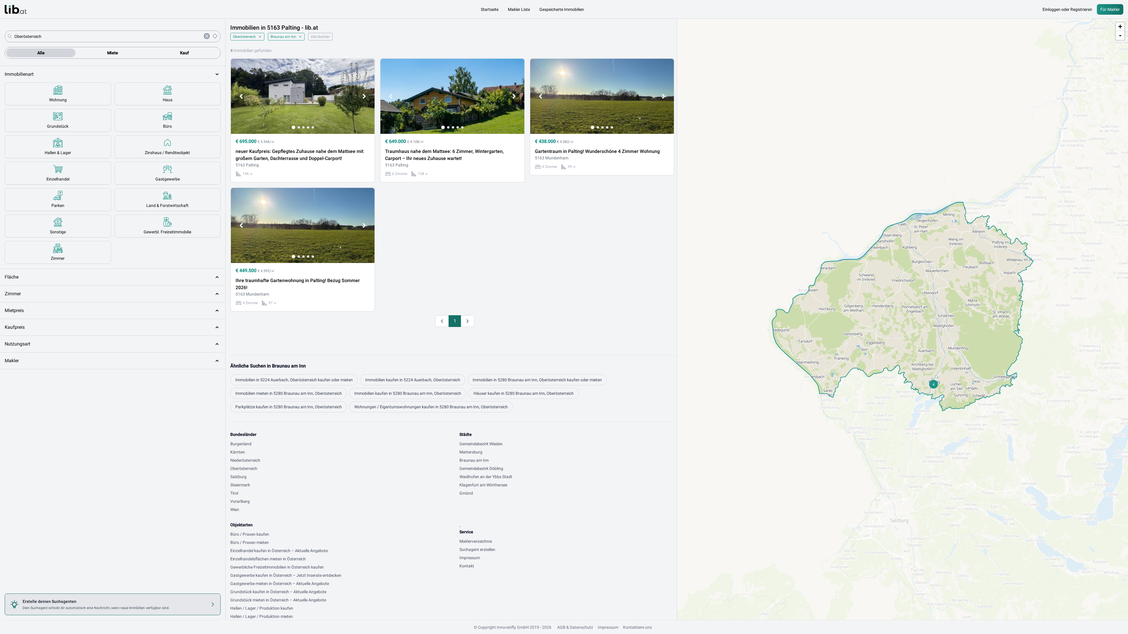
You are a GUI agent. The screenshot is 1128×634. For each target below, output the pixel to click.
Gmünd (466, 493)
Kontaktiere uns (637, 627)
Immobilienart (19, 74)
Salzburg (238, 476)
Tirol (234, 493)
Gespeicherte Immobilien (561, 9)
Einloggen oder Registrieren (1067, 9)
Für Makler (1110, 9)
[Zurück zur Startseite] (16, 9)
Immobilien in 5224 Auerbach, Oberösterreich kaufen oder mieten (294, 379)
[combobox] (108, 36)
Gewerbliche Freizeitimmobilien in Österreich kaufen (277, 567)
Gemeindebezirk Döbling (481, 468)
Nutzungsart (17, 344)
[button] (933, 384)
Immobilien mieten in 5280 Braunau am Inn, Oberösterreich (288, 393)
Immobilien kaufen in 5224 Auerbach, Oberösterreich (412, 379)
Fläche (12, 277)
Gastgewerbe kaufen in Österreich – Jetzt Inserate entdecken (285, 575)
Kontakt (466, 566)
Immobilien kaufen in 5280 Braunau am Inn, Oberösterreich (407, 393)
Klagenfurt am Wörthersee (483, 485)
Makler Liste (519, 9)
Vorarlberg (240, 501)
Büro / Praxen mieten (249, 542)
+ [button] (1120, 26)
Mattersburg (470, 452)
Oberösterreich (244, 37)
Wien (234, 509)
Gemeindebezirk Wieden (481, 443)
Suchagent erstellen (477, 549)
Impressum (469, 557)
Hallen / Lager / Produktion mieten (261, 616)
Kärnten (237, 452)
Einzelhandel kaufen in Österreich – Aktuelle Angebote (279, 550)
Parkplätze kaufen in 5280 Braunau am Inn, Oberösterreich (288, 406)
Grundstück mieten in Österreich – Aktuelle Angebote (278, 600)
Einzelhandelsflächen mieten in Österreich (268, 559)
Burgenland (240, 443)
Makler (12, 360)
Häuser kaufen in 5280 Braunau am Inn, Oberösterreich (524, 393)
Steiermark (240, 485)
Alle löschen (320, 37)
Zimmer (13, 293)
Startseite (489, 9)
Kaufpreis (15, 327)
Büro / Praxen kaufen (249, 534)
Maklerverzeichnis (475, 541)
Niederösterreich (245, 460)
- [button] (1120, 35)
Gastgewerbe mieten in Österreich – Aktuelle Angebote (279, 583)
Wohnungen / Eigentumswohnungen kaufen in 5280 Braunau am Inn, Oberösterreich (431, 406)
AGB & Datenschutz (575, 627)
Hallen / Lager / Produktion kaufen (261, 608)
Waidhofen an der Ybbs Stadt (485, 476)
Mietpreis (14, 310)
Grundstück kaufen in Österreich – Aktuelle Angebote (278, 591)
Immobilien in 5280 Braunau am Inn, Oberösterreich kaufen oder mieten (537, 379)
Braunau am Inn (283, 37)
